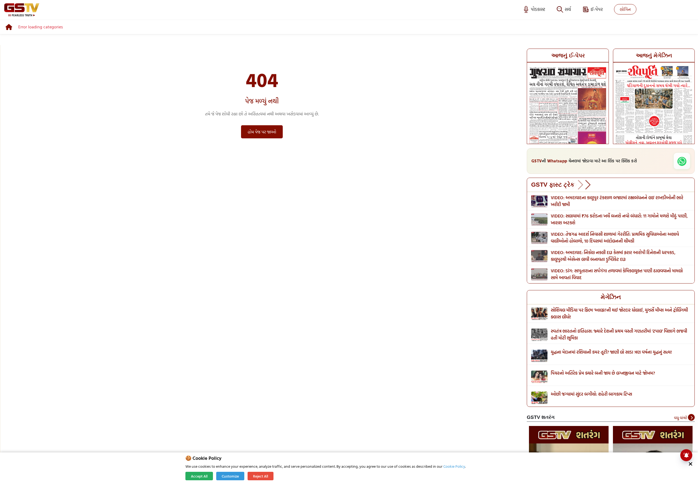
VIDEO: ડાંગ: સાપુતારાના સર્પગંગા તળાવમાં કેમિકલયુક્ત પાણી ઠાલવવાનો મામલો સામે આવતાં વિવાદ (617, 274)
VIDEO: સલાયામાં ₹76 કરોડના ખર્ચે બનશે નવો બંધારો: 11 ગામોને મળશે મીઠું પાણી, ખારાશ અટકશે (619, 219)
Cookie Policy (454, 466)
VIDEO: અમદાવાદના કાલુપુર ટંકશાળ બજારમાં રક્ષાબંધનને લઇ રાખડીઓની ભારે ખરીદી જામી (617, 201)
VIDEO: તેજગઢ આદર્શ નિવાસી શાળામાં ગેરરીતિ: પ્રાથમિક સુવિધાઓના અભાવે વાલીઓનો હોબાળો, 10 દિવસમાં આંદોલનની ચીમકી (615, 237)
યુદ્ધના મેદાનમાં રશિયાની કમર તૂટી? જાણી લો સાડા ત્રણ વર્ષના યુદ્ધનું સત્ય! (611, 352)
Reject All (260, 476)
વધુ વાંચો (681, 418)
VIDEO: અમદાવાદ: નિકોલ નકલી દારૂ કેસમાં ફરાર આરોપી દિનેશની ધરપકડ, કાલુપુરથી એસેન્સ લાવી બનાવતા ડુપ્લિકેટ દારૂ (613, 256)
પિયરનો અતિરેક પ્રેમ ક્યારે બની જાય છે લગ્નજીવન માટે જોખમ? (603, 373)
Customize (230, 476)
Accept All (199, 476)
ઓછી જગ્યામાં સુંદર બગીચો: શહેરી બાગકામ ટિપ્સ (591, 394)
